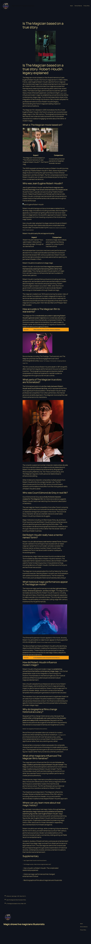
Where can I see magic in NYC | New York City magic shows (16, 896)
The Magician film (62, 735)
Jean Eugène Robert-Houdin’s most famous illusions (35, 860)
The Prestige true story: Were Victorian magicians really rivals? (37, 864)
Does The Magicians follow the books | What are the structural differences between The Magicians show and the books (16, 900)
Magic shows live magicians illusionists (23, 6)
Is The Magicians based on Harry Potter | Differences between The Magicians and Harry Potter (16, 903)
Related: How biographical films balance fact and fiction (35, 728)
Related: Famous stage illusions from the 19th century (49, 642)
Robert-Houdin (63, 93)
